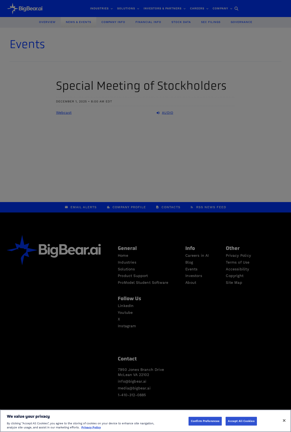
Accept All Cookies (241, 421)
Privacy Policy (91, 427)
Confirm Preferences (205, 421)
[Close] (284, 420)
